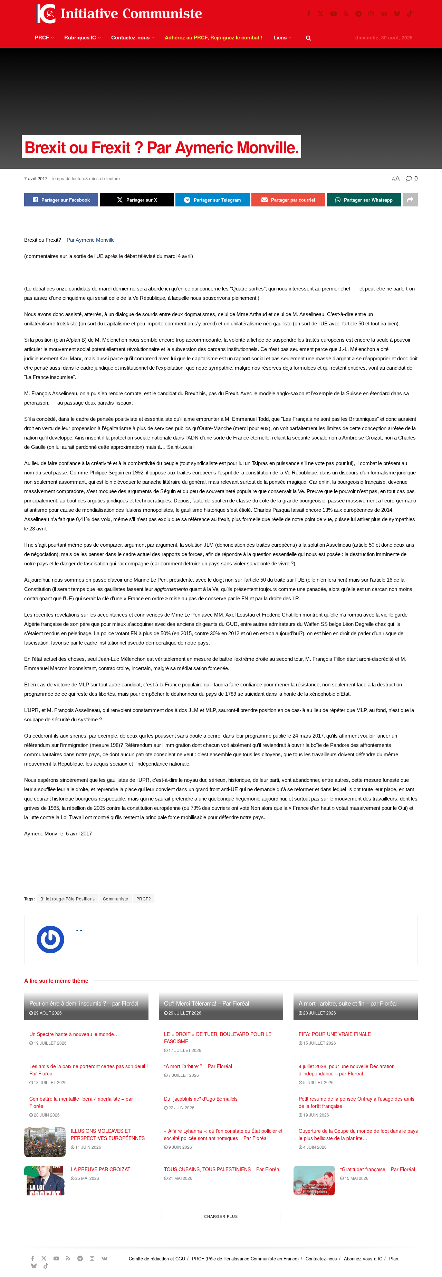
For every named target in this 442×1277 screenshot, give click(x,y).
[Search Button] (308, 37)
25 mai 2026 (86, 1178)
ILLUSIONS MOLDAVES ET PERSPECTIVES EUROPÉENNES (108, 1134)
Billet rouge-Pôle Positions (67, 898)
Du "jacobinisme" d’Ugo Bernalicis (201, 1098)
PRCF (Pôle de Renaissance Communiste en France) (245, 1258)
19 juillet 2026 (50, 1043)
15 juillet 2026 (319, 1043)
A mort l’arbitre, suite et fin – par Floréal (348, 1003)
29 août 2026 (47, 1013)
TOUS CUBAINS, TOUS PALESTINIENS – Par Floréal (222, 1169)
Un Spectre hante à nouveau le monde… (74, 1033)
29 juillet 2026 (184, 1013)
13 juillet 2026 (50, 1082)
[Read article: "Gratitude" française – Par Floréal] (314, 1180)
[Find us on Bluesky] (397, 14)
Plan (393, 1258)
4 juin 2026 (314, 1147)
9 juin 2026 (179, 1147)
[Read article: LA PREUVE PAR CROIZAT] (45, 1180)
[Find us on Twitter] (320, 14)
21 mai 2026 (179, 1178)
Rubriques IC (80, 37)
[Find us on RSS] (346, 14)
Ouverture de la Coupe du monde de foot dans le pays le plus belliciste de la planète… (358, 1134)
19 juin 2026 (315, 1115)
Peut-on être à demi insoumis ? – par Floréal (83, 1003)
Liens (280, 37)
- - (79, 929)
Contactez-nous (130, 37)
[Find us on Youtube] (333, 14)
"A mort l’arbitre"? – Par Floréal (198, 1066)
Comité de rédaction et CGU (157, 1258)
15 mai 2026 (356, 1178)
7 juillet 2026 (183, 1075)
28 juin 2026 (46, 1115)
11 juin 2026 (87, 1147)
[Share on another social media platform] (410, 199)
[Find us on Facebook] (308, 14)
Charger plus (221, 1216)
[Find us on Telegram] (358, 14)
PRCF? (143, 898)
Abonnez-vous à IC (363, 1258)
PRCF (42, 37)
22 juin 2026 (180, 1107)
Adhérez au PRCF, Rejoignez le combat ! (213, 37)
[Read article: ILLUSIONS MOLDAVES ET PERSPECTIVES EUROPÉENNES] (45, 1142)
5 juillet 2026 (318, 1082)
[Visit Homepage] (117, 13)
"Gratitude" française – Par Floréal (377, 1169)
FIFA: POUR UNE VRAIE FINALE (335, 1033)
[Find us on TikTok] (410, 14)
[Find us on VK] (384, 14)
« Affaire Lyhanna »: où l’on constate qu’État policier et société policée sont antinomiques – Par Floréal (223, 1134)
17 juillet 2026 (184, 1050)
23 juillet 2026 (319, 1013)
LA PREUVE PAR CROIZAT (101, 1169)
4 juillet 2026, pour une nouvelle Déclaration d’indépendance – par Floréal (347, 1070)
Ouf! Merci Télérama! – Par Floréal (206, 1003)
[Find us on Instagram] (371, 14)
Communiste (115, 898)
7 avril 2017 (35, 178)
